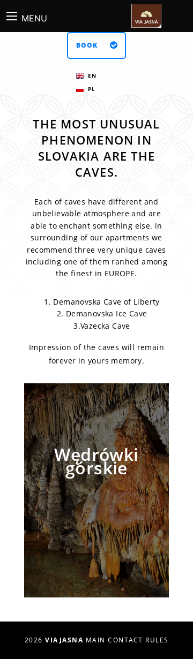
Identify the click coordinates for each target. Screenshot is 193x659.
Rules (157, 640)
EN (92, 75)
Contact (125, 640)
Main (96, 640)
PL (91, 89)
